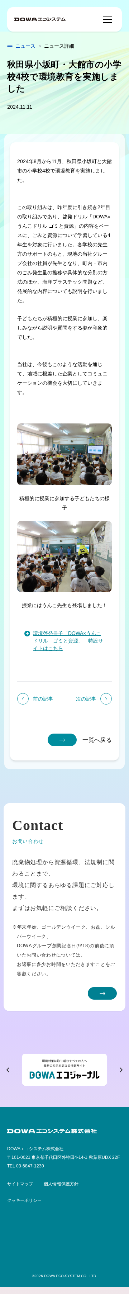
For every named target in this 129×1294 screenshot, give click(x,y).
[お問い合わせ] (102, 993)
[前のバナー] (8, 1070)
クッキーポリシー (24, 1200)
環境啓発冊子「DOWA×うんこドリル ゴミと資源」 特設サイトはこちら (68, 640)
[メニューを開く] (107, 19)
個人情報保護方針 (61, 1183)
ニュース (25, 46)
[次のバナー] (121, 1070)
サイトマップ (20, 1183)
